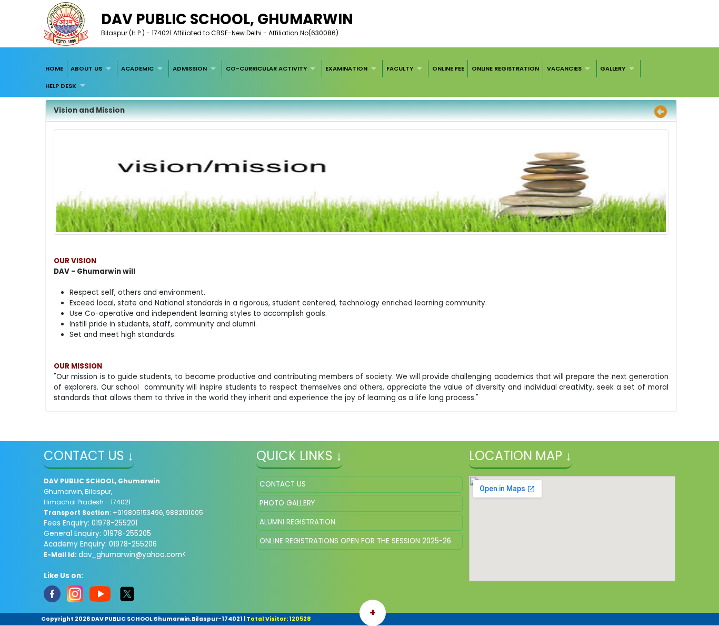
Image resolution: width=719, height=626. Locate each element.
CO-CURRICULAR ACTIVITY (266, 68)
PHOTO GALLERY (287, 503)
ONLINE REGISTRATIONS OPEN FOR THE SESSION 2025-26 (355, 541)
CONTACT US (282, 484)
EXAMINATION (346, 68)
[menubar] (359, 77)
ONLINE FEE (448, 68)
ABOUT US (86, 68)
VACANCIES (564, 68)
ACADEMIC (137, 68)
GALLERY (612, 68)
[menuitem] (54, 68)
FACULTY (399, 68)
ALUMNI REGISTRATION (297, 522)
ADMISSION (190, 68)
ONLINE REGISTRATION (505, 68)
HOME (54, 68)
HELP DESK (60, 86)
